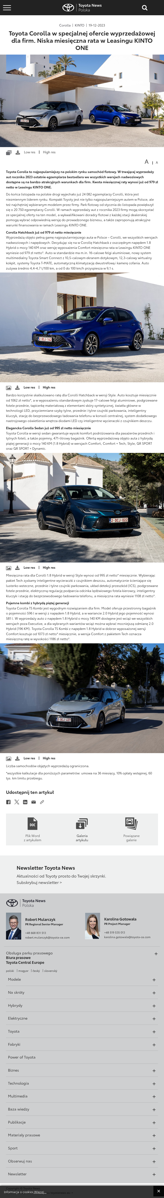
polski (10, 971)
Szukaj (7, 30)
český (36, 971)
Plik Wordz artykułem (32, 837)
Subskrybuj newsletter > (39, 882)
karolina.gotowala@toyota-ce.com (127, 937)
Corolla (65, 25)
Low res (29, 151)
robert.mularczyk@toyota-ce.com (47, 937)
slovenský (50, 971)
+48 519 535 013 (114, 932)
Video (6, 18)
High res (49, 151)
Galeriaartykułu (82, 837)
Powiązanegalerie (131, 837)
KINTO (79, 25)
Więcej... (39, 1192)
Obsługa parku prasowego (29, 952)
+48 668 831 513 (35, 933)
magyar (23, 971)
